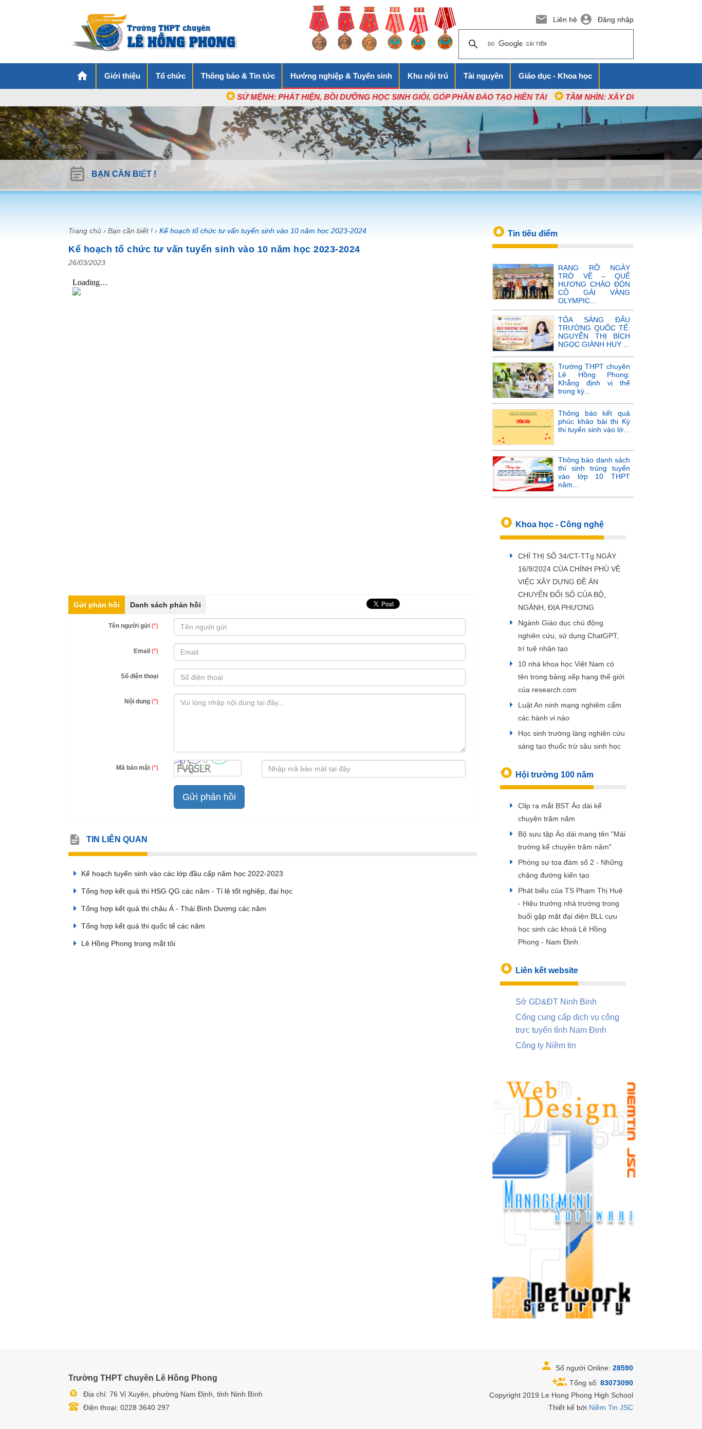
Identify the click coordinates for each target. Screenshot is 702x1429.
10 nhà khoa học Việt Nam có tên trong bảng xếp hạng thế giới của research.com (571, 677)
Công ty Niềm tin (545, 1045)
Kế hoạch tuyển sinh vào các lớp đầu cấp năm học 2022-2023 (182, 873)
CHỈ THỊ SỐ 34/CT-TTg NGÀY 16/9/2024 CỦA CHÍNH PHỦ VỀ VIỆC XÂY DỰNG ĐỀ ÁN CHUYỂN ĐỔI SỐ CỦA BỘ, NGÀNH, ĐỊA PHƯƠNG (569, 581)
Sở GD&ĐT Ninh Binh (556, 1001)
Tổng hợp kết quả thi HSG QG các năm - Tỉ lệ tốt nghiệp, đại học (186, 891)
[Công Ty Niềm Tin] (564, 1198)
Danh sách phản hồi (165, 605)
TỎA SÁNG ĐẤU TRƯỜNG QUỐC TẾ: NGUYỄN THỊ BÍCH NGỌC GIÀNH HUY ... (594, 332)
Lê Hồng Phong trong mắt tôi (128, 943)
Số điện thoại (139, 676)
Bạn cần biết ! (130, 231)
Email (146, 651)
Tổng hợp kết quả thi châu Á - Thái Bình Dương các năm (173, 908)
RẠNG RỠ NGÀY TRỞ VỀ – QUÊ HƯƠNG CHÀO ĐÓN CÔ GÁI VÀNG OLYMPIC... (594, 284)
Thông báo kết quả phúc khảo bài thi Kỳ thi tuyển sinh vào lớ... (594, 421)
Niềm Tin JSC (611, 1407)
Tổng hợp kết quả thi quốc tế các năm (143, 926)
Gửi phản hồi (96, 605)
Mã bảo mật (137, 767)
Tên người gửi (133, 625)
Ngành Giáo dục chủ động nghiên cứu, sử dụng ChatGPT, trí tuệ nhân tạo (568, 636)
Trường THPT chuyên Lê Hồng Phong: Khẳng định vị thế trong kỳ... (594, 378)
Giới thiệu (122, 75)
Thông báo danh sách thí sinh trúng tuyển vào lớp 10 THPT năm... (594, 472)
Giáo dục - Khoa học (555, 75)
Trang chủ (84, 231)
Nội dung (141, 701)
